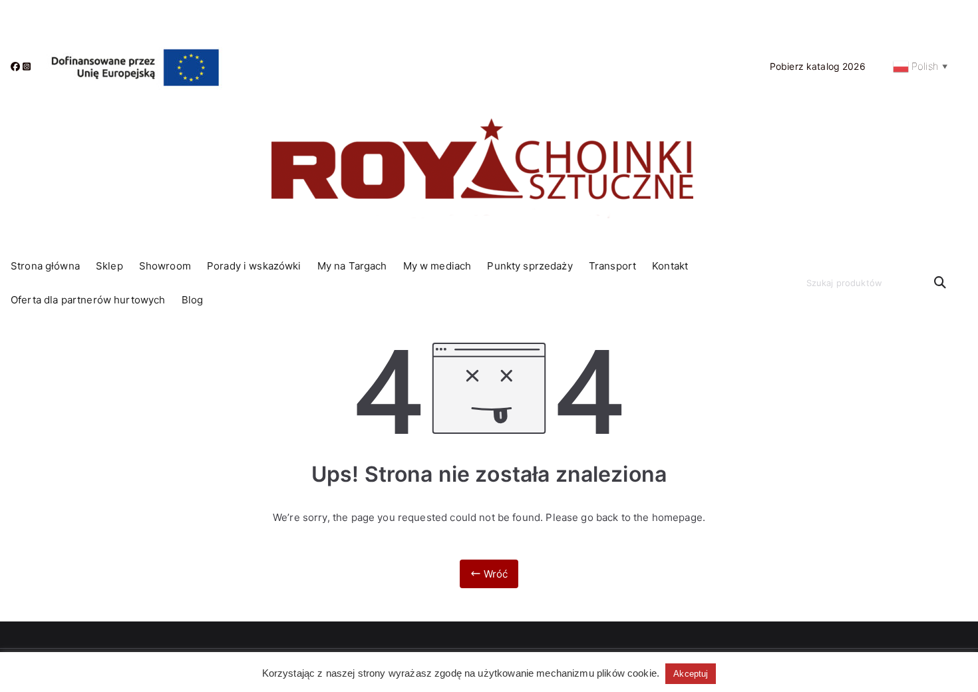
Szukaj (939, 282)
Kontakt (670, 266)
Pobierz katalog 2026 (818, 66)
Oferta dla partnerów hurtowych (88, 299)
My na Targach (352, 266)
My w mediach (437, 266)
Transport (612, 266)
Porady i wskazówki (254, 266)
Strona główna (45, 266)
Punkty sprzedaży (529, 266)
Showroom (165, 266)
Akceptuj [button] (690, 674)
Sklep (109, 266)
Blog (193, 299)
